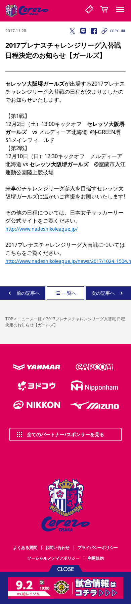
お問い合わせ (57, 547)
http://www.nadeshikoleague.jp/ (41, 229)
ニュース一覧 (29, 319)
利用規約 (96, 558)
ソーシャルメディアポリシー (53, 558)
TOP (9, 319)
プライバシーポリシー (98, 547)
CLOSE (65, 568)
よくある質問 (25, 547)
